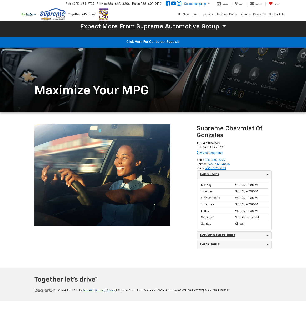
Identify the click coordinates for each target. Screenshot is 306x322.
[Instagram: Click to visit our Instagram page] (179, 4)
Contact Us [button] (277, 14)
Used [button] (195, 14)
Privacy (111, 290)
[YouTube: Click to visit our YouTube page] (173, 4)
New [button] (186, 14)
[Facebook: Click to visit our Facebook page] (168, 4)
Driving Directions (210, 153)
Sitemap (100, 290)
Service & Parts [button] (226, 14)
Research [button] (259, 14)
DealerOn (87, 290)
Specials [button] (207, 14)
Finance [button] (245, 14)
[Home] (179, 14)
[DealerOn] (45, 290)
